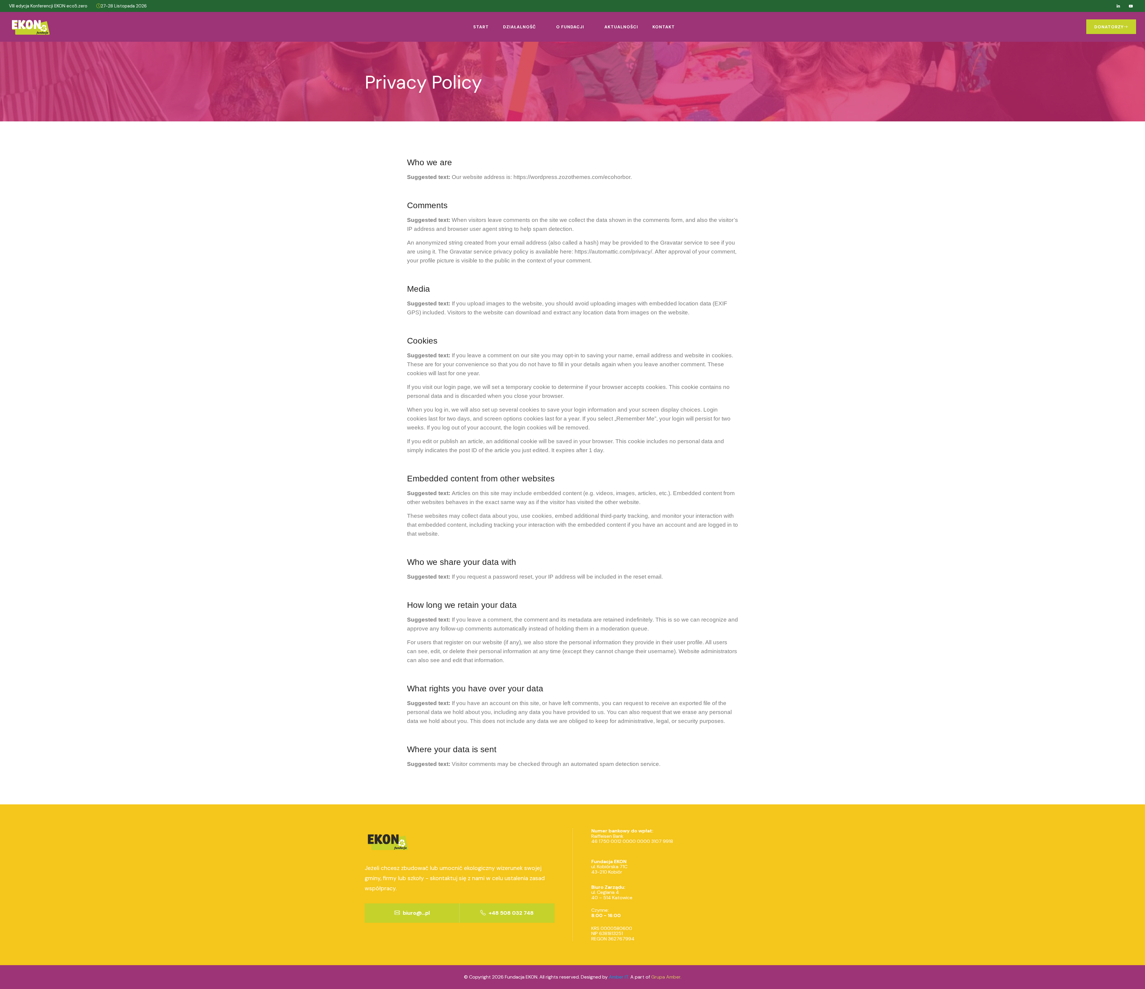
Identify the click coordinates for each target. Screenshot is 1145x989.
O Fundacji (570, 27)
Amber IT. (619, 977)
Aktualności (621, 27)
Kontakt (663, 27)
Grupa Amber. (666, 977)
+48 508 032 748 (511, 913)
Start (481, 27)
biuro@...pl (416, 913)
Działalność (519, 27)
